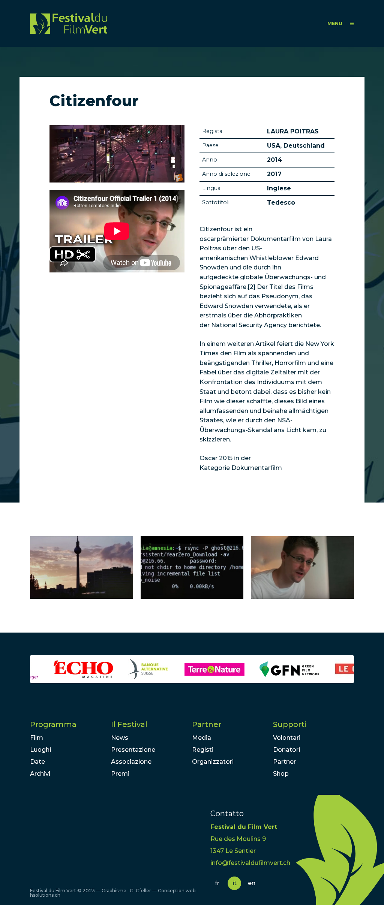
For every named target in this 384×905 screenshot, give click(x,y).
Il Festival (129, 724)
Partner (206, 724)
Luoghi (40, 749)
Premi (120, 773)
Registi (202, 749)
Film (36, 737)
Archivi (40, 773)
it (234, 883)
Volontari (286, 737)
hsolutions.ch (45, 895)
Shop (281, 773)
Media (201, 737)
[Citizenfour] (81, 567)
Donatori (286, 749)
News (119, 737)
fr (217, 883)
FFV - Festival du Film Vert (68, 23)
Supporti (289, 724)
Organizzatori (213, 761)
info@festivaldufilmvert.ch (250, 862)
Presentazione (133, 749)
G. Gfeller (140, 890)
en (251, 883)
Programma (53, 724)
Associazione (131, 761)
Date (37, 761)
